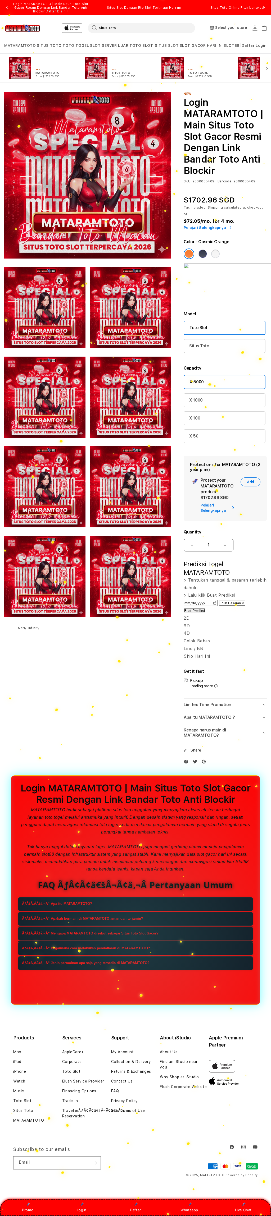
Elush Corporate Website (183, 1087)
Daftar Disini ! (57, 11)
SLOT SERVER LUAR (109, 45)
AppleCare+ (73, 1052)
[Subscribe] (95, 1162)
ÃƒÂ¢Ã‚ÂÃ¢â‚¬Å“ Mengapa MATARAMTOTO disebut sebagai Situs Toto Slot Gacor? (90, 933)
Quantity (192, 532)
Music (18, 1091)
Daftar (135, 1210)
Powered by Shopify (241, 1175)
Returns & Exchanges (131, 1071)
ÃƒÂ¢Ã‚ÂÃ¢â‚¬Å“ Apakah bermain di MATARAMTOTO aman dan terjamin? (82, 918)
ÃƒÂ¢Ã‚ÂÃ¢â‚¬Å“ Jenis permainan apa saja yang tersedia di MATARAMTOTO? (86, 963)
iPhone (19, 1071)
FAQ (115, 1091)
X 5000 (196, 381)
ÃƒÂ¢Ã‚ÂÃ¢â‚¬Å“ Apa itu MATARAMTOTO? (57, 904)
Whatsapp (189, 1210)
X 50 (193, 436)
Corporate (72, 1062)
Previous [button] (7, 7)
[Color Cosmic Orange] (189, 253)
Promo (27, 1210)
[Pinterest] (205, 763)
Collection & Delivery (131, 1062)
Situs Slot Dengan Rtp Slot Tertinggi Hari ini (144, 8)
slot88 (48, 854)
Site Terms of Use (128, 1110)
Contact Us (122, 1081)
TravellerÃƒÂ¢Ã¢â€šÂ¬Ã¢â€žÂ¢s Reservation (93, 1113)
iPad (17, 1062)
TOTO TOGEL (75, 45)
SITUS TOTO (49, 45)
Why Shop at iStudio (179, 1077)
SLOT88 (232, 45)
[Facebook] (187, 763)
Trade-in (70, 1101)
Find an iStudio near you (178, 1064)
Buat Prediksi (194, 611)
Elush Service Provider (83, 1081)
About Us (168, 1052)
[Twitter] (196, 763)
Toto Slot (198, 327)
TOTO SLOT (141, 45)
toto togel (54, 817)
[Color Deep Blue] (202, 254)
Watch (19, 1081)
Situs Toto (199, 345)
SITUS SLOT (167, 45)
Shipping (215, 207)
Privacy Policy (124, 1101)
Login (82, 1210)
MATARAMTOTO (20, 45)
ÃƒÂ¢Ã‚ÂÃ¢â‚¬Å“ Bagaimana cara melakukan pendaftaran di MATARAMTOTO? (86, 948)
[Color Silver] (215, 254)
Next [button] (264, 7)
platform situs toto (113, 810)
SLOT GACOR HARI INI (201, 45)
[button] (20, 45)
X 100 (194, 418)
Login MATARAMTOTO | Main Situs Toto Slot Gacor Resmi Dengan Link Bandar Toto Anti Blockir (50, 7)
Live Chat (243, 1210)
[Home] (22, 28)
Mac (17, 1052)
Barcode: (225, 181)
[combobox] (141, 28)
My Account (122, 1052)
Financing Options (79, 1091)
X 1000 (196, 400)
